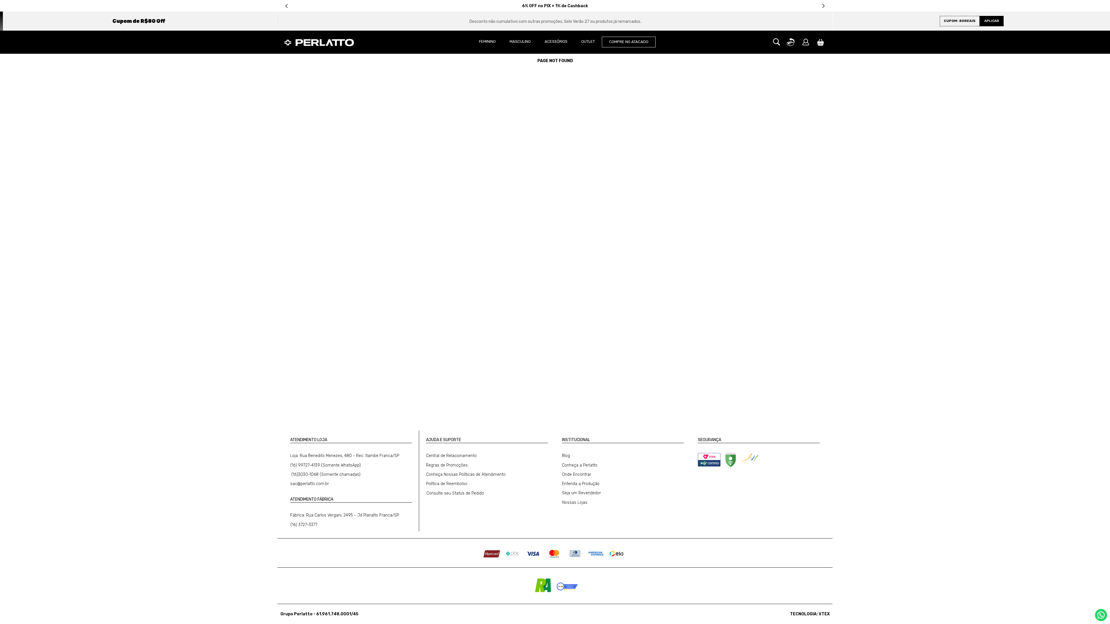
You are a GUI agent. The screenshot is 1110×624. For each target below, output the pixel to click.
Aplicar (991, 21)
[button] (776, 42)
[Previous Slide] (286, 6)
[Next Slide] (823, 6)
